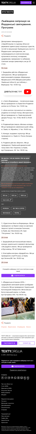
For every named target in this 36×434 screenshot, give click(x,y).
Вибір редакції (5, 392)
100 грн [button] (5, 195)
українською (13, 429)
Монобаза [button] (6, 213)
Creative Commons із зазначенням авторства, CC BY (18, 427)
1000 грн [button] (23, 195)
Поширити (7, 36)
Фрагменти (4, 388)
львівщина (21, 327)
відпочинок (12, 327)
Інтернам (4, 410)
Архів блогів (5, 420)
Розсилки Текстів (6, 390)
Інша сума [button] (6, 200)
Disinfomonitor (5, 407)
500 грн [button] (14, 195)
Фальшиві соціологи (7, 403)
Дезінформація (6, 405)
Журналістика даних (7, 399)
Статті (3, 386)
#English (3, 395)
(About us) (9, 384)
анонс (29, 327)
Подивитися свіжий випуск (18, 370)
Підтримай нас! (5, 414)
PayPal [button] (17, 213)
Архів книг (4, 422)
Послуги (3, 401)
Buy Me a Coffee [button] (18, 208)
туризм (4, 327)
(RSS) (6, 386)
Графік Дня (4, 418)
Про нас (3, 384)
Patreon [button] (6, 208)
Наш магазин (5, 416)
